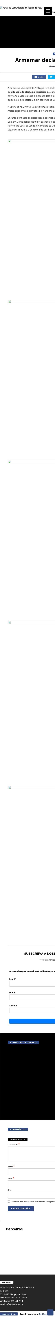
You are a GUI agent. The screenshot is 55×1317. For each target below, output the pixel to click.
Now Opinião (7, 155)
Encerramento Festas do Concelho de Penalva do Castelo (16, 44)
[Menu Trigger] (48, 11)
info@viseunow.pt (14, 1304)
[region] (27, 1249)
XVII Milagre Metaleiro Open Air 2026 (17, 132)
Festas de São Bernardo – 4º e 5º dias (17, 190)
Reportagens (7, 68)
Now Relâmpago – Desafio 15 (17, 275)
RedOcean (44, 1314)
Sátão (3, 184)
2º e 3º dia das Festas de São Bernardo (17, 219)
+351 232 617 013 (18, 1297)
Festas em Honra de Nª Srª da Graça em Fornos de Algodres (17, 103)
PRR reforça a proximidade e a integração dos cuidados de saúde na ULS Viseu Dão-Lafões (23, 1072)
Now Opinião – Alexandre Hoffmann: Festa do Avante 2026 (17, 161)
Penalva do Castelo (9, 36)
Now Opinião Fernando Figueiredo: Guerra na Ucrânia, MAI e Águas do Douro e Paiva (16, 305)
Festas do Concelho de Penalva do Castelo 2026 (17, 74)
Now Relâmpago (8, 270)
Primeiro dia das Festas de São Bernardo (17, 248)
